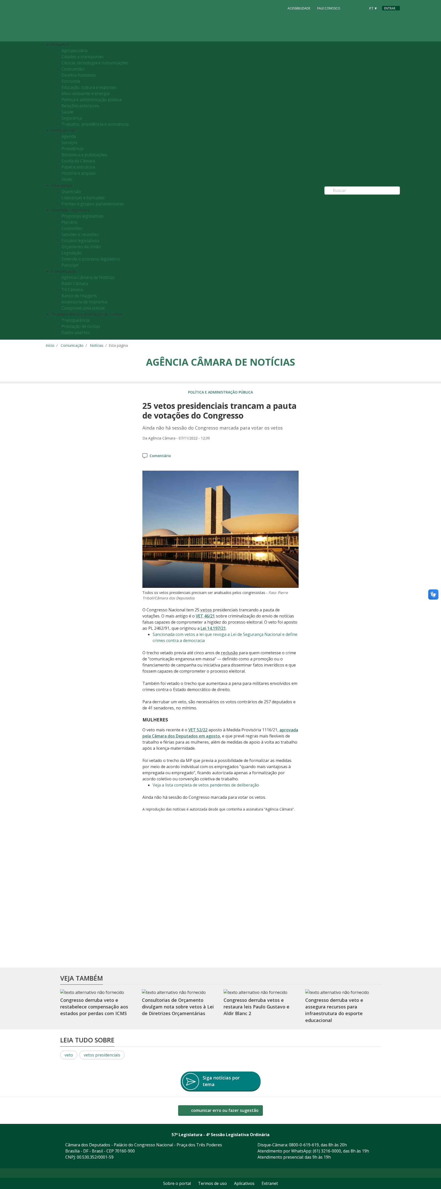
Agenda (69, 136)
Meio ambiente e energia (85, 93)
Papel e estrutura (78, 167)
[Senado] (360, 8)
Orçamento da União (81, 246)
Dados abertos (76, 332)
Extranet (270, 1183)
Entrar (389, 8)
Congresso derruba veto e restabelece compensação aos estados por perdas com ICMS (94, 1007)
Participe (70, 265)
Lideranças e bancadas (83, 197)
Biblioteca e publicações (84, 155)
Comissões (72, 228)
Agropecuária (75, 50)
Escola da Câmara (78, 161)
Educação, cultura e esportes (89, 87)
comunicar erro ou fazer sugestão (224, 1110)
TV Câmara (72, 289)
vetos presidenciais (102, 1055)
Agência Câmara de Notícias (88, 277)
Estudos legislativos (80, 240)
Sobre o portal (177, 1183)
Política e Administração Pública (220, 392)
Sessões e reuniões (80, 234)
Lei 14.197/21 (213, 628)
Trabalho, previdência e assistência (95, 124)
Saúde (67, 112)
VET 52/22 (197, 730)
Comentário (160, 455)
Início (50, 345)
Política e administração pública (91, 99)
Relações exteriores (80, 106)
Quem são (71, 191)
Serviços (69, 142)
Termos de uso (212, 1183)
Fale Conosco (328, 8)
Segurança (72, 118)
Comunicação (72, 345)
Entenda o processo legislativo (91, 259)
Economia (71, 81)
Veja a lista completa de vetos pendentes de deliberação (206, 785)
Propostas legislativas (83, 216)
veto (69, 1055)
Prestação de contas (81, 326)
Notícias (96, 345)
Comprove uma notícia (83, 308)
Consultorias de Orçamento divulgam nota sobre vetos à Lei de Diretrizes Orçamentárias (178, 1007)
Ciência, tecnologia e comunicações (95, 63)
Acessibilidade (299, 8)
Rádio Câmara (75, 283)
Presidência (72, 148)
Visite (67, 179)
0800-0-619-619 (304, 1145)
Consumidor (73, 69)
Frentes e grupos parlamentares (93, 204)
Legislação (72, 253)
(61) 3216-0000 (327, 1151)
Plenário (70, 222)
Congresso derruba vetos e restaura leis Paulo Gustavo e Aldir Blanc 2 (256, 1007)
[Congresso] (350, 8)
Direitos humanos (79, 75)
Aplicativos (244, 1183)
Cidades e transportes (83, 57)
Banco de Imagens (79, 296)
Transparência (76, 320)
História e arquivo (79, 173)
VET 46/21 (205, 616)
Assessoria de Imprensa (84, 302)
